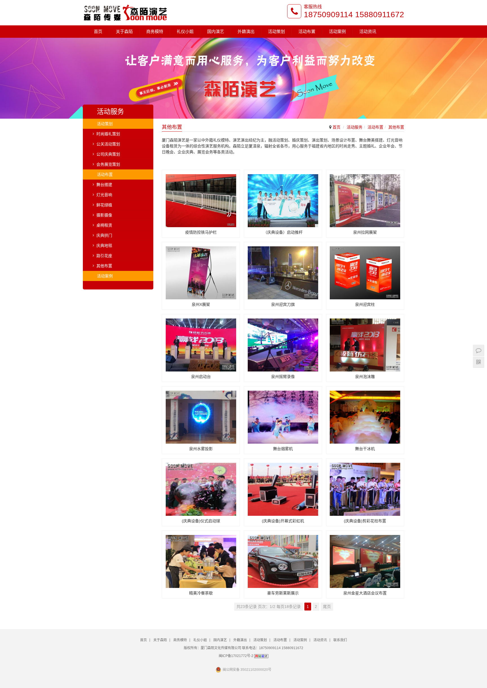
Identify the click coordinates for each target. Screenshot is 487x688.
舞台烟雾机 (283, 448)
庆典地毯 (104, 245)
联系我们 (340, 640)
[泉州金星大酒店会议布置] (365, 559)
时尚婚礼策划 (108, 134)
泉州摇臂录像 (283, 376)
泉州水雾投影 (201, 448)
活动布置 (306, 31)
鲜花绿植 (104, 205)
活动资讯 (367, 31)
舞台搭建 (104, 184)
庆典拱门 (104, 235)
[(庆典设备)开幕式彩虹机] (283, 487)
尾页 (327, 606)
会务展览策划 (108, 164)
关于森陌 (124, 31)
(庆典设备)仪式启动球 (201, 521)
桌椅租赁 (104, 225)
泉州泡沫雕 (365, 376)
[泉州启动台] (201, 342)
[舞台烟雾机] (283, 415)
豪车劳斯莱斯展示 (283, 593)
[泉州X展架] (201, 270)
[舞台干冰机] (365, 415)
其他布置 (396, 127)
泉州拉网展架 (365, 232)
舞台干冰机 (365, 448)
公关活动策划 (108, 144)
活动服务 (354, 127)
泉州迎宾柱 (365, 304)
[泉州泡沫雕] (365, 342)
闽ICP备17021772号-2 (236, 656)
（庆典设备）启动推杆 (283, 232)
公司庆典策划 (108, 154)
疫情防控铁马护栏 (201, 232)
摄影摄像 (104, 215)
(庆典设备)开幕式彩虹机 (283, 521)
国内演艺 (215, 31)
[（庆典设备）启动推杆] (283, 198)
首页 (98, 31)
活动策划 (276, 31)
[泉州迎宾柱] (365, 270)
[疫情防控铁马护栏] (201, 198)
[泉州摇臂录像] (283, 342)
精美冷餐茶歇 (201, 593)
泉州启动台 (201, 376)
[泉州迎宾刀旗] (283, 270)
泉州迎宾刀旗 (283, 304)
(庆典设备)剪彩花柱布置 (365, 521)
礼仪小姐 (185, 31)
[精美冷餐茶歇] (201, 559)
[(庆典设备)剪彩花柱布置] (365, 487)
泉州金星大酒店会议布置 (365, 593)
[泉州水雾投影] (201, 415)
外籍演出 (246, 31)
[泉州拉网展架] (365, 198)
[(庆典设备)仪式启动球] (201, 487)
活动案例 (337, 31)
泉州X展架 (201, 304)
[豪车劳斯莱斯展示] (283, 559)
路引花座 (104, 255)
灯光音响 (104, 195)
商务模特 (154, 31)
